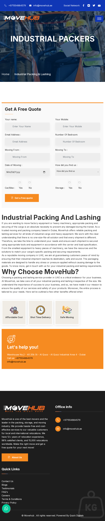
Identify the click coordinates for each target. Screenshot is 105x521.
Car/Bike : (10, 187)
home (5, 74)
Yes (21, 187)
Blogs (4, 484)
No (30, 187)
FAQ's (5, 492)
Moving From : (12, 149)
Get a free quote (24, 198)
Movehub (29, 515)
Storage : (60, 187)
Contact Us (7, 481)
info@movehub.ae (42, 5)
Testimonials (8, 488)
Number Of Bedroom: (66, 134)
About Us (16, 457)
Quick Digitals (77, 515)
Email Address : (13, 134)
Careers (6, 495)
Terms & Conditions (12, 499)
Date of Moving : (13, 165)
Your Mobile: (61, 119)
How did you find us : (66, 165)
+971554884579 (17, 5)
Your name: (11, 119)
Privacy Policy (9, 502)
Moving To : (61, 149)
